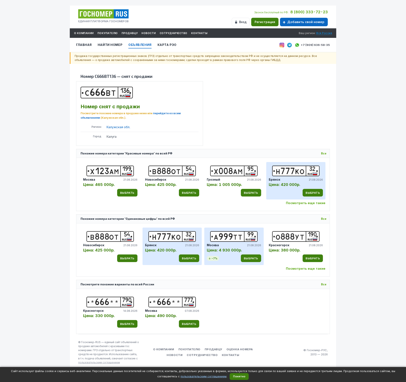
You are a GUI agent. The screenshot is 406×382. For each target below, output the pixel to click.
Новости (148, 33)
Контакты (199, 33)
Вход (243, 22)
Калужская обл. (118, 127)
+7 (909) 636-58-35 (315, 45)
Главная (84, 45)
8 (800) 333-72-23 (309, 12)
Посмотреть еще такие (305, 203)
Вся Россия (324, 33)
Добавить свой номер (305, 22)
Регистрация (265, 22)
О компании (84, 33)
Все (323, 153)
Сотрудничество (173, 33)
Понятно (239, 376)
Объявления (140, 45)
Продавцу (130, 33)
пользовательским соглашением (99, 362)
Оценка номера (239, 349)
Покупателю (107, 33)
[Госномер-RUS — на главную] (103, 13)
